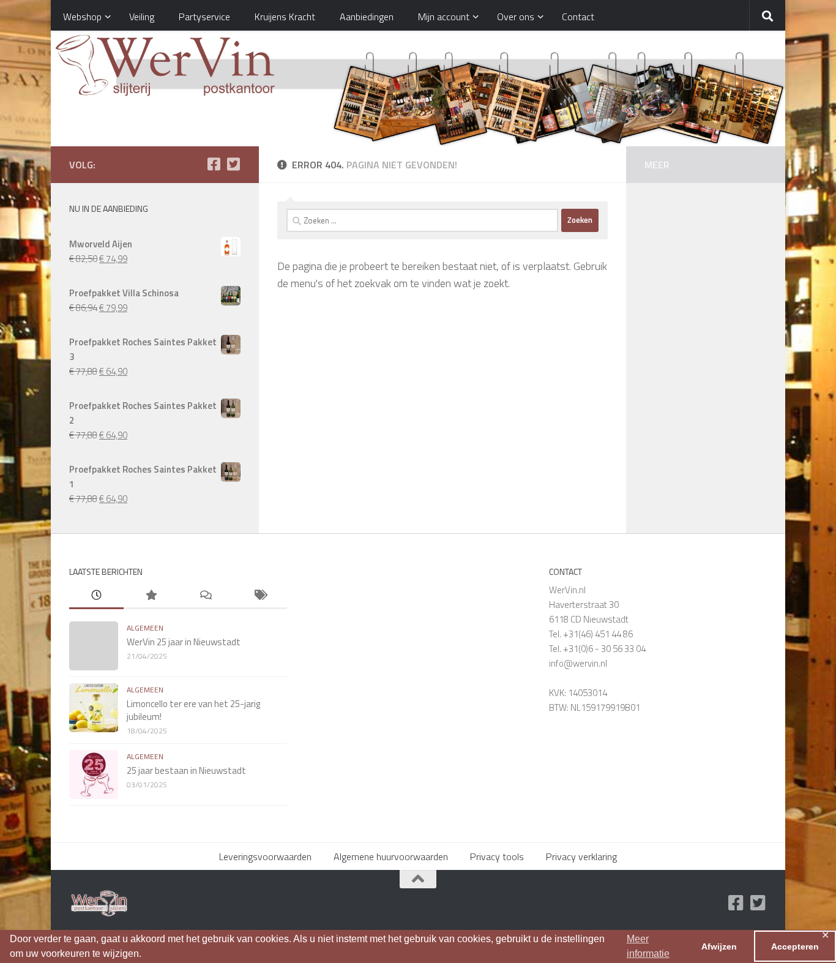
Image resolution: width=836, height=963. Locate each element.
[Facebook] (213, 164)
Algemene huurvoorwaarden (391, 856)
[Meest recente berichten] (96, 596)
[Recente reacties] (205, 596)
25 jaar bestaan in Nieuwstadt (186, 770)
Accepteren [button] (795, 946)
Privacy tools (497, 856)
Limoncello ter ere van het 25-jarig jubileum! (193, 710)
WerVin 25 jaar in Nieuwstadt (184, 642)
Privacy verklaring (581, 856)
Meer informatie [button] (648, 946)
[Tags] (260, 596)
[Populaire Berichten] (151, 596)
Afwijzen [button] (719, 946)
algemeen (145, 628)
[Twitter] (233, 164)
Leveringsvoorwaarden (265, 856)
